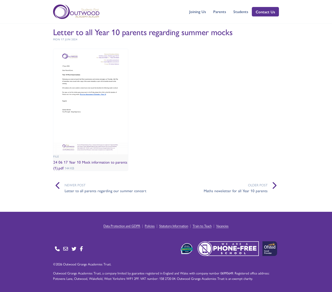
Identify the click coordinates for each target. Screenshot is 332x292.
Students (240, 11)
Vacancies (222, 225)
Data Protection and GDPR (121, 225)
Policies (150, 225)
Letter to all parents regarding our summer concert (105, 190)
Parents (219, 11)
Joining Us (197, 11)
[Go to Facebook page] (81, 249)
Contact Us (265, 11)
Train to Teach (202, 225)
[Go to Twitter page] (74, 249)
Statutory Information (173, 225)
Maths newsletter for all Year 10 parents (236, 190)
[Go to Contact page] (57, 249)
